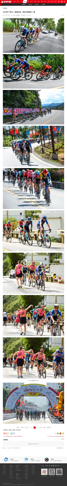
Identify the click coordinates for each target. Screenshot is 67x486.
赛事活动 (33, 467)
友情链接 (33, 473)
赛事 (25, 1)
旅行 (28, 1)
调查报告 (11, 473)
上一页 (26, 427)
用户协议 (4, 470)
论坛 (49, 1)
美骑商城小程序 (18, 478)
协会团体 (33, 470)
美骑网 (24, 15)
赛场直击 (30, 4)
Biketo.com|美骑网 (16, 15)
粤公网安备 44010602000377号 (23, 484)
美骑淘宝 (17, 477)
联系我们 (4, 467)
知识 (32, 1)
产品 (21, 1)
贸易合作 (26, 478)
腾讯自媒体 (27, 470)
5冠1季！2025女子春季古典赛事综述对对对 (57, 436)
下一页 (40, 427)
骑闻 (18, 1)
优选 (38, 1)
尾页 (44, 427)
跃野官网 (26, 467)
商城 (55, 1)
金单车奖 (11, 476)
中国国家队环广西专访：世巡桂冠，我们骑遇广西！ (14, 436)
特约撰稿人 (4, 473)
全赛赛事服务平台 (19, 470)
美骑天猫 (17, 475)
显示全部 (48, 427)
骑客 (45, 1)
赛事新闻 (23, 4)
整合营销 (26, 475)
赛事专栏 (37, 4)
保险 (52, 1)
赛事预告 (43, 4)
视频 (42, 1)
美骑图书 (11, 477)
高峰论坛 (11, 474)
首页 (14, 1)
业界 (35, 1)
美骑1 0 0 (17, 467)
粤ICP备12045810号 (31, 484)
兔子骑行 (11, 470)
